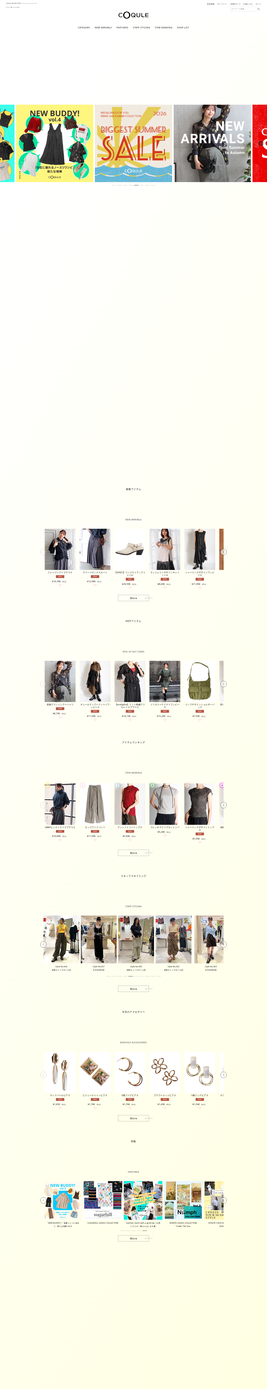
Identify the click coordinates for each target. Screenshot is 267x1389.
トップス (138, 104)
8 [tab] (147, 976)
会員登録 (211, 4)
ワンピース (167, 104)
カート (258, 4)
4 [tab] (125, 976)
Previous (6, 143)
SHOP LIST (183, 27)
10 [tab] (158, 976)
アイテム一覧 (86, 104)
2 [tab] (114, 976)
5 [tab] (130, 976)
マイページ (222, 4)
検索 (258, 9)
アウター (111, 104)
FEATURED (122, 27)
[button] (43, 552)
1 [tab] (108, 976)
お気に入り (248, 4)
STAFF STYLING (141, 27)
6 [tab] (136, 976)
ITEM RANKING (163, 27)
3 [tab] (119, 976)
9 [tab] (153, 976)
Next (261, 143)
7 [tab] (142, 976)
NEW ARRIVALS (103, 27)
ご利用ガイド (235, 4)
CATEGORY (84, 27)
